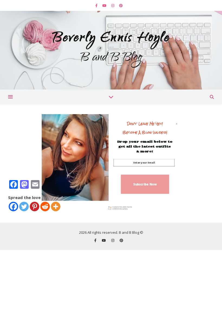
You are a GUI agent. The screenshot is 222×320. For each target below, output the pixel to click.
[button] (145, 128)
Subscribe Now (145, 184)
